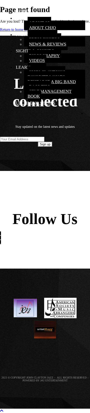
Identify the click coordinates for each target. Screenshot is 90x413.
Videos (37, 60)
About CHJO (42, 27)
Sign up (45, 144)
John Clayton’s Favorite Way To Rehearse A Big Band (52, 77)
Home (22, 11)
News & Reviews (47, 44)
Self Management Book (50, 94)
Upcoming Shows (35, 103)
